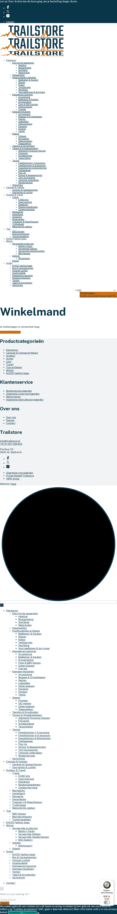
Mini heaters (24, 253)
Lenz (8, 361)
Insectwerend (25, 202)
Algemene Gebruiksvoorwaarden (24, 399)
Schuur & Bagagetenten (30, 175)
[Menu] (112, 881)
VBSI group (12, 478)
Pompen (22, 136)
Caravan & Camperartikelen (22, 353)
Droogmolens (24, 102)
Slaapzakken (24, 143)
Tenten (15, 160)
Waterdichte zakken (22, 226)
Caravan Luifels (20, 270)
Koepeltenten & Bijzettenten (32, 168)
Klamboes (23, 204)
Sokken (16, 256)
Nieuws (10, 420)
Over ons (11, 417)
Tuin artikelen (14, 367)
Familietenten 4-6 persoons (32, 165)
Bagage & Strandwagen (30, 116)
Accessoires (24, 97)
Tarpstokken (24, 158)
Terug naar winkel (10, 332)
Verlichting (17, 185)
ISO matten (23, 138)
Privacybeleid (29, 912)
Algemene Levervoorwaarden (22, 393)
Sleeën (15, 261)
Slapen (15, 133)
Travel (15, 197)
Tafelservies (24, 87)
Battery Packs (25, 246)
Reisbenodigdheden (28, 207)
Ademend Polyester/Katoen (32, 151)
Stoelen (22, 129)
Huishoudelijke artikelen (24, 77)
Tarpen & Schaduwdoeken (25, 148)
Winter (9, 241)
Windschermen (25, 182)
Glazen (21, 82)
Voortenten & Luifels (22, 192)
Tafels (21, 131)
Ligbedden (23, 121)
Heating (22, 65)
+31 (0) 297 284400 (11, 444)
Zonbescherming (26, 209)
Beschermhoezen (20, 234)
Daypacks (17, 217)
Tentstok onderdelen (28, 180)
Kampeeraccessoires (22, 94)
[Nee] (38, 913)
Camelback (17, 214)
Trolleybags (18, 224)
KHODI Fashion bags (16, 239)
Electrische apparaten (23, 63)
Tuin (8, 229)
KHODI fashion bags (22, 265)
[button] (79, 290)
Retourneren (13, 396)
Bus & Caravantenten (22, 268)
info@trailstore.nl (10, 441)
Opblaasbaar (24, 170)
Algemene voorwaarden (19, 472)
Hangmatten (18, 75)
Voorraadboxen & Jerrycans (31, 92)
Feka (13, 484)
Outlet (9, 263)
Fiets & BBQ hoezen (28, 104)
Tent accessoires (26, 177)
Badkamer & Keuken (28, 80)
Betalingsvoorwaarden (19, 391)
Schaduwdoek (25, 155)
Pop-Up (22, 173)
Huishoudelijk (19, 273)
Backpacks (17, 212)
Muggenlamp (24, 67)
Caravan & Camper (15, 187)
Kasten (21, 119)
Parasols (22, 126)
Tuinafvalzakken (20, 236)
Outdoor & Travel (14, 195)
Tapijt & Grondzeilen (22, 283)
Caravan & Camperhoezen (25, 190)
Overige (22, 109)
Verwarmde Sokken (27, 248)
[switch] (107, 902)
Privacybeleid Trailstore (20, 475)
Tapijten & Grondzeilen (23, 146)
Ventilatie (23, 70)
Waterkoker (24, 72)
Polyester (23, 153)
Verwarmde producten (23, 243)
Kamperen (11, 60)
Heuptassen (18, 219)
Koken (21, 85)
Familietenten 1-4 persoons (31, 163)
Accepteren (14, 912)
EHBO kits (23, 199)
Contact (10, 22)
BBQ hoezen (18, 231)
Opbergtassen (25, 107)
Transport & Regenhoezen (25, 221)
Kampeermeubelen (21, 111)
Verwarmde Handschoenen (31, 251)
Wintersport (24, 258)
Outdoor (10, 355)
